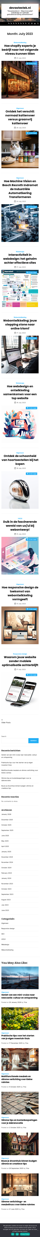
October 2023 (6, 889)
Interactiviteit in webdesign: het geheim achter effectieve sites (20, 259)
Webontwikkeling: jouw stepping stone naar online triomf (20, 324)
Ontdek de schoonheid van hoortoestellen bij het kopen (20, 460)
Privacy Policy (25, 1234)
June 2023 (5, 910)
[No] (38, 1230)
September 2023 (7, 894)
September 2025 (7, 830)
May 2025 (5, 841)
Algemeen (20, 108)
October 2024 (6, 868)
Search (3, 736)
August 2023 (6, 900)
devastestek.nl (20, 7)
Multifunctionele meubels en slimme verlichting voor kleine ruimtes (16, 1079)
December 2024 (7, 857)
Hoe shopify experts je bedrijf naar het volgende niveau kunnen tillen (20, 50)
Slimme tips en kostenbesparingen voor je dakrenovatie (19, 1121)
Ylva (25, 1002)
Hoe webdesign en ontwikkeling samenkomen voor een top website (20, 392)
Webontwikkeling (20, 42)
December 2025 (7, 820)
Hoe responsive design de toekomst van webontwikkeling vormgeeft (20, 593)
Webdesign (20, 252)
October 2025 (6, 825)
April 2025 (5, 846)
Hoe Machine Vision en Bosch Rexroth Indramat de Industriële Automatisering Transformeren (20, 189)
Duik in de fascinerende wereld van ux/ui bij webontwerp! (20, 526)
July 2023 (4, 905)
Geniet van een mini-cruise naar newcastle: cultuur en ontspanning (19, 996)
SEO (2, 934)
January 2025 (6, 852)
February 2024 (6, 873)
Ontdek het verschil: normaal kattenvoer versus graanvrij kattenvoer (20, 117)
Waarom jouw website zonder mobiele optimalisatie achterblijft (20, 661)
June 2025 (5, 836)
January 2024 (6, 878)
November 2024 (7, 862)
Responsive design (20, 654)
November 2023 (7, 884)
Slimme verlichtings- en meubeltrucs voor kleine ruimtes (18, 1203)
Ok (13, 1234)
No (17, 1234)
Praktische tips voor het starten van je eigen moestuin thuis (17, 1037)
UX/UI (20, 518)
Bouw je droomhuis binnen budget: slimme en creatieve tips (19, 1162)
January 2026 (6, 814)
